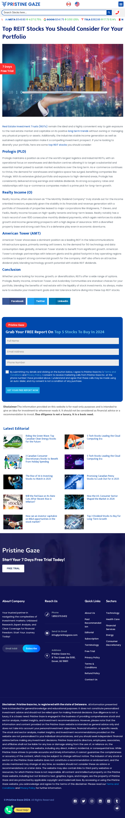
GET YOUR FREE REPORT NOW (22, 390)
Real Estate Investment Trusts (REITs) (25, 126)
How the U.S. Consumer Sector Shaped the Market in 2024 (102, 497)
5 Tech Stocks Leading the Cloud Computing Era (103, 437)
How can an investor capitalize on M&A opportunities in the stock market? (41, 519)
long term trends (77, 131)
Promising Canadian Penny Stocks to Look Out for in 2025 (103, 477)
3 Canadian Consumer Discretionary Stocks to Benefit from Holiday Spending (42, 459)
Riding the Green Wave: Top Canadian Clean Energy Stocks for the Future (41, 439)
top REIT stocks (57, 145)
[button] (120, 4)
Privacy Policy (34, 374)
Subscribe (31, 648)
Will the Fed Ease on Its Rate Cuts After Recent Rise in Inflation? (40, 499)
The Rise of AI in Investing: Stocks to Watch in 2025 (39, 477)
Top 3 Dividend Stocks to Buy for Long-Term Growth (104, 517)
